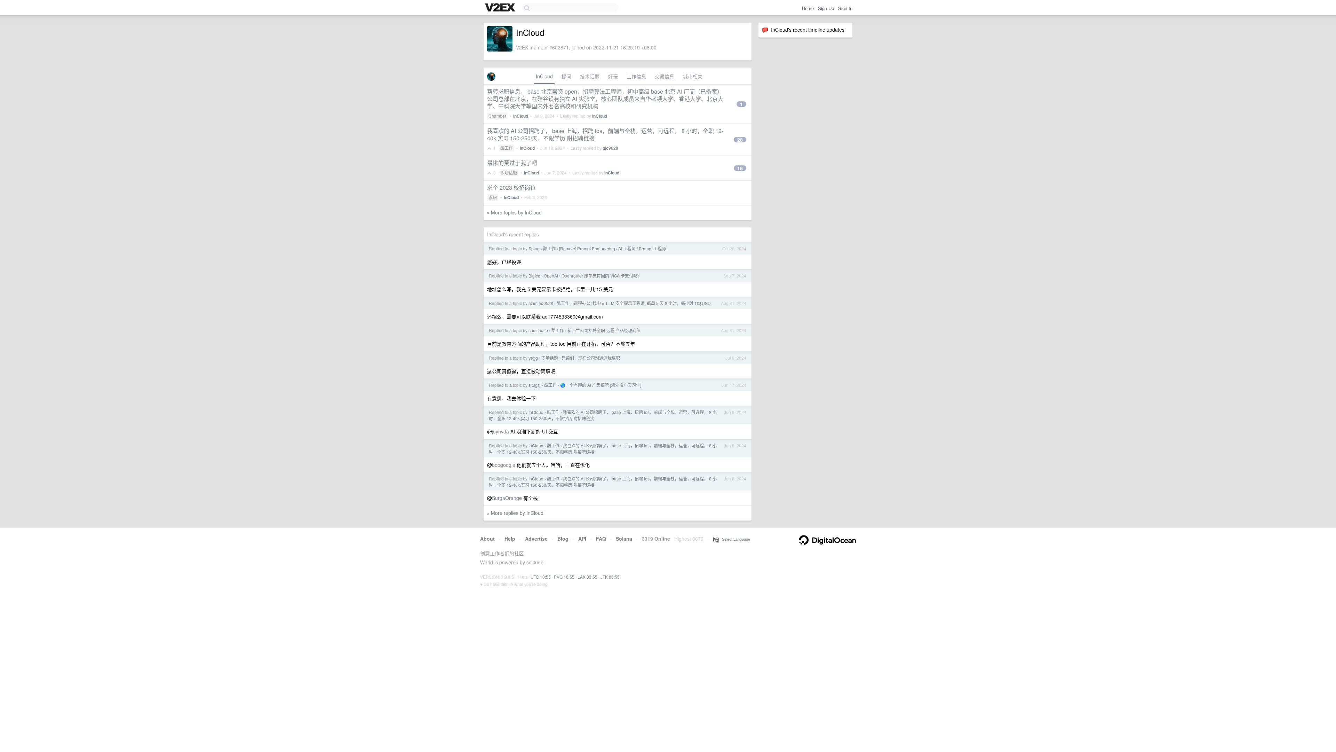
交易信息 (664, 76)
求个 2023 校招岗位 (511, 187)
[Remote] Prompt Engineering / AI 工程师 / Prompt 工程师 (612, 248)
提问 (566, 76)
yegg (533, 358)
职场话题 (508, 172)
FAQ (601, 538)
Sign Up (826, 8)
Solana (624, 538)
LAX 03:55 (587, 577)
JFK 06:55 (610, 577)
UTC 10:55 (541, 577)
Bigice (534, 276)
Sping (534, 248)
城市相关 (692, 76)
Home (808, 8)
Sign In (845, 8)
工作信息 (636, 76)
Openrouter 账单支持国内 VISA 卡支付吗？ (602, 276)
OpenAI (551, 276)
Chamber (497, 116)
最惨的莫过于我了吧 (512, 163)
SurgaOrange (507, 497)
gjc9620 (610, 148)
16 (740, 168)
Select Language (734, 539)
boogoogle (503, 464)
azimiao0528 (540, 303)
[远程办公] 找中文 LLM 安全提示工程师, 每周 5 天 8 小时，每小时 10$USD (642, 303)
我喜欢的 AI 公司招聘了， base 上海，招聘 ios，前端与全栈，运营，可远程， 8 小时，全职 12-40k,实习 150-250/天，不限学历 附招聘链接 (605, 134)
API (582, 538)
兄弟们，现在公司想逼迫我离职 (591, 358)
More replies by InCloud (517, 512)
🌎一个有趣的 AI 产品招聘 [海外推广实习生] (600, 385)
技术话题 (589, 76)
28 (740, 139)
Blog (562, 538)
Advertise (536, 538)
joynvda (500, 431)
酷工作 (506, 148)
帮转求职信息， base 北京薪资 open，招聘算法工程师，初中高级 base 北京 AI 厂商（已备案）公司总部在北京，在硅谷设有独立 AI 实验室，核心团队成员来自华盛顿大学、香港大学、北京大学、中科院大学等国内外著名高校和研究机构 (605, 98)
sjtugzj (534, 385)
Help (509, 538)
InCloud (544, 76)
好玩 (613, 76)
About (487, 538)
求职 (492, 197)
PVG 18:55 (564, 577)
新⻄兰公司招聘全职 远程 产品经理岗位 (604, 330)
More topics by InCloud (516, 212)
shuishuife (538, 330)
